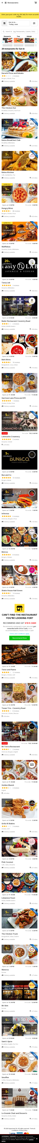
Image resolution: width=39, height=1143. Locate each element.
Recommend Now (19, 638)
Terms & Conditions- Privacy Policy (23, 1129)
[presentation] (3, 42)
